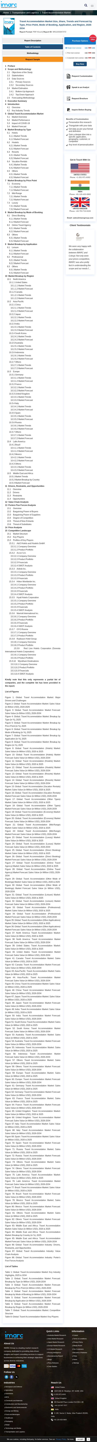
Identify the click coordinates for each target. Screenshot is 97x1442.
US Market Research (55, 1349)
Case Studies (52, 1366)
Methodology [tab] (33, 53)
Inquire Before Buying (81, 110)
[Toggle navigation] (92, 5)
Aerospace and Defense (13, 1387)
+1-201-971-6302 (60, 1394)
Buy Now (80, 64)
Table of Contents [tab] (33, 47)
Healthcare (9, 1418)
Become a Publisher (80, 1353)
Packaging (9, 1421)
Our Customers (78, 1349)
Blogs (50, 1359)
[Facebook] (11, 1377)
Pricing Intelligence (54, 1353)
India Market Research (55, 1339)
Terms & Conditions (80, 1339)
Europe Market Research (56, 1346)
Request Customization (82, 76)
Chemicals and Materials (13, 1401)
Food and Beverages (12, 1414)
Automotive (9, 1394)
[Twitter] (16, 1377)
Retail (7, 1425)
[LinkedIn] (6, 1377)
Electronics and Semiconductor (16, 1407)
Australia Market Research (57, 1335)
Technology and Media (13, 1428)
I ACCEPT (80, 1439)
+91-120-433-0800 (60, 1420)
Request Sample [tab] (33, 59)
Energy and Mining (11, 1411)
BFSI (7, 1397)
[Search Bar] (85, 5)
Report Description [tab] (32, 40)
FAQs (75, 1356)
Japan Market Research (56, 1342)
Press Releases (53, 1363)
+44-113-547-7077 (60, 1405)
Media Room (77, 1346)
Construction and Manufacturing (16, 1404)
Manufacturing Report (55, 1356)
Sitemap (76, 1363)
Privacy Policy (61, 1439)
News (75, 1359)
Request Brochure (80, 98)
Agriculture (9, 1390)
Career (75, 1335)
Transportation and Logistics (15, 1432)
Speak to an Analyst (80, 87)
